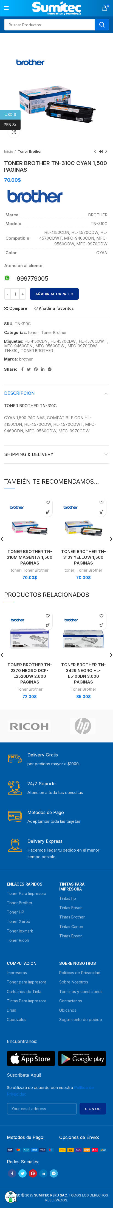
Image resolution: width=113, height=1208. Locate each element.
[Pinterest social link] (35, 369)
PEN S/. (12, 124)
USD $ (13, 114)
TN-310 (11, 350)
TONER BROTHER (37, 350)
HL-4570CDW (63, 341)
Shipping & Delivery (28, 454)
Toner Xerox (18, 921)
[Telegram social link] (49, 369)
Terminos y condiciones (81, 991)
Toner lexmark (20, 931)
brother (26, 359)
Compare (18, 308)
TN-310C (48, 405)
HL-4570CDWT (93, 341)
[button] (47, 512)
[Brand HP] (83, 726)
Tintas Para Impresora (71, 886)
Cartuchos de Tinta (24, 991)
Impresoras (17, 972)
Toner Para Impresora (26, 893)
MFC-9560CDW (50, 346)
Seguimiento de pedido (80, 1019)
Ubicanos (67, 1010)
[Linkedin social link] (42, 369)
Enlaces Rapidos (25, 884)
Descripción (19, 393)
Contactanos (70, 1001)
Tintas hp (67, 898)
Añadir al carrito (54, 294)
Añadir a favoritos (56, 308)
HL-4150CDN (36, 341)
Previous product (95, 151)
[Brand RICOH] (29, 726)
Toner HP (15, 912)
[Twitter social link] (28, 369)
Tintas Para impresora (26, 1001)
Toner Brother (54, 332)
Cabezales (16, 1019)
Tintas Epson (71, 907)
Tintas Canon (71, 926)
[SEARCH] (102, 24)
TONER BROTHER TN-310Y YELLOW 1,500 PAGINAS (83, 557)
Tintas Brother (72, 917)
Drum (11, 1010)
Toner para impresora (26, 982)
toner (33, 332)
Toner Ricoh (18, 940)
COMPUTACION (21, 963)
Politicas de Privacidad (79, 972)
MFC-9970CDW (82, 346)
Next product (106, 151)
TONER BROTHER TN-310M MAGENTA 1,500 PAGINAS (29, 557)
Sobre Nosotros (77, 963)
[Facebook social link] (22, 369)
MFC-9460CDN (18, 346)
